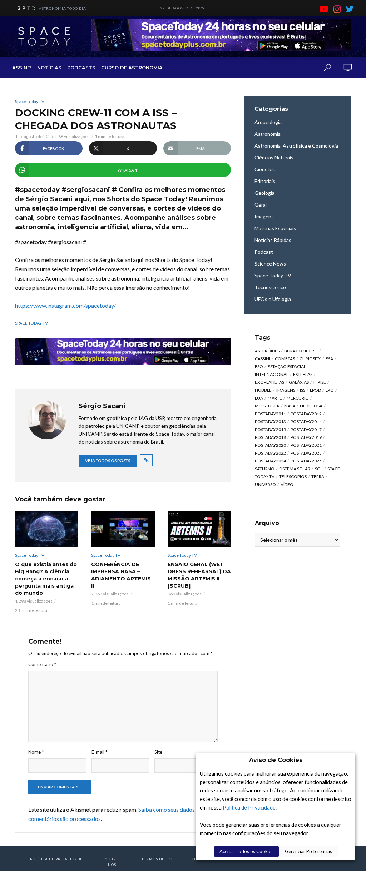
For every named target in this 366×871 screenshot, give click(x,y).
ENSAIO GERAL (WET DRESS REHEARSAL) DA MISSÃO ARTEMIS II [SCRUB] (199, 575)
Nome (36, 752)
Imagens (285, 390)
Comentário (42, 664)
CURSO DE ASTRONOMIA (132, 67)
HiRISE (319, 382)
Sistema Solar (294, 468)
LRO (330, 390)
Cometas (285, 358)
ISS (302, 390)
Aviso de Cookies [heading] (275, 760)
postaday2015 (270, 429)
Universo (265, 484)
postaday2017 (306, 429)
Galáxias (299, 382)
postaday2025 (306, 461)
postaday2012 (306, 413)
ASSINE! (21, 67)
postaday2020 (270, 445)
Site (158, 752)
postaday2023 (306, 453)
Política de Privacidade (249, 808)
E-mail (99, 752)
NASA (289, 406)
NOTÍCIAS (49, 67)
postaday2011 (270, 413)
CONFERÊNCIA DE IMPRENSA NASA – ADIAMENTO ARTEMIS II (121, 575)
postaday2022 (270, 453)
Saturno (264, 468)
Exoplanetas (269, 382)
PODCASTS (81, 67)
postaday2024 (270, 461)
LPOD (315, 390)
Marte (275, 398)
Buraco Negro (301, 350)
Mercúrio (298, 398)
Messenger (267, 406)
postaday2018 (270, 437)
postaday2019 (306, 437)
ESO (259, 366)
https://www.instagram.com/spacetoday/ (65, 305)
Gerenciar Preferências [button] (308, 851)
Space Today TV (29, 101)
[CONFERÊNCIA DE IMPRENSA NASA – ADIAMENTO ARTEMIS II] (122, 529)
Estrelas (302, 374)
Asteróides (267, 350)
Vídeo (287, 484)
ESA (329, 358)
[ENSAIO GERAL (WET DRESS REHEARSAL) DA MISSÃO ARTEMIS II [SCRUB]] (199, 529)
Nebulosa (311, 406)
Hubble (263, 390)
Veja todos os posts (107, 460)
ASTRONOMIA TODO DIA (62, 8)
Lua (259, 398)
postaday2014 (306, 421)
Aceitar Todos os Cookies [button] (246, 851)
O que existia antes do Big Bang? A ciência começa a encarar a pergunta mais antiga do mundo (46, 578)
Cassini (262, 358)
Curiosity (310, 358)
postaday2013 (270, 421)
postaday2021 (306, 445)
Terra (317, 476)
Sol (319, 468)
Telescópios (293, 476)
